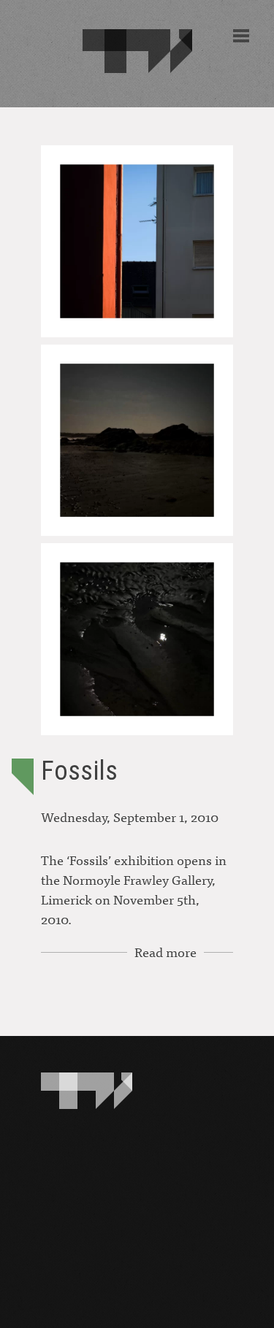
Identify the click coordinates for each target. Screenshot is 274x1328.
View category (23, 777)
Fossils (79, 771)
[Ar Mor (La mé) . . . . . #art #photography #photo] (137, 639)
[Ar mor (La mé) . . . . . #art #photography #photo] (137, 441)
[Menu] (241, 35)
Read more (165, 952)
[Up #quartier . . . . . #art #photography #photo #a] (137, 241)
